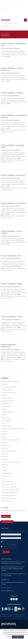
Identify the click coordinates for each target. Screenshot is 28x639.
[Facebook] (11, 599)
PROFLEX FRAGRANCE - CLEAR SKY (12, 93)
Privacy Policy (13, 544)
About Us (11, 23)
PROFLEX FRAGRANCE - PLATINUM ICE (13, 203)
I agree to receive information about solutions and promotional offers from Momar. (11, 548)
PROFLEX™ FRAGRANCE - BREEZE (11, 284)
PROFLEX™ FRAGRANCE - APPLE (11, 256)
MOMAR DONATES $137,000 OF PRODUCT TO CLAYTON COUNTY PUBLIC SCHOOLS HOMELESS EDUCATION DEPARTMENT (12, 568)
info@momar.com (10, 590)
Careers (16, 23)
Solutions (7, 33)
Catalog (14, 12)
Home (2, 33)
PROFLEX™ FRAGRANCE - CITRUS (11, 317)
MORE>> (8, 56)
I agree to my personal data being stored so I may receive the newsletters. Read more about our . (11, 543)
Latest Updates (6, 559)
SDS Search (4, 23)
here (3, 634)
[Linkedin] (16, 599)
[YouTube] (14, 599)
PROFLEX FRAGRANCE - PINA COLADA (13, 175)
